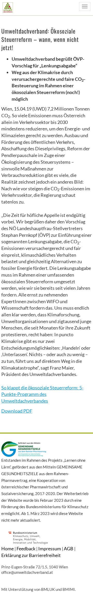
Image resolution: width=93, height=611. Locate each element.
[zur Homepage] (7, 7)
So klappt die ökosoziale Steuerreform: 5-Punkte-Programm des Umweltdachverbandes (42, 394)
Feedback (26, 548)
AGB (68, 548)
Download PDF (16, 411)
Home (7, 548)
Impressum (49, 548)
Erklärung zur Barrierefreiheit (31, 555)
